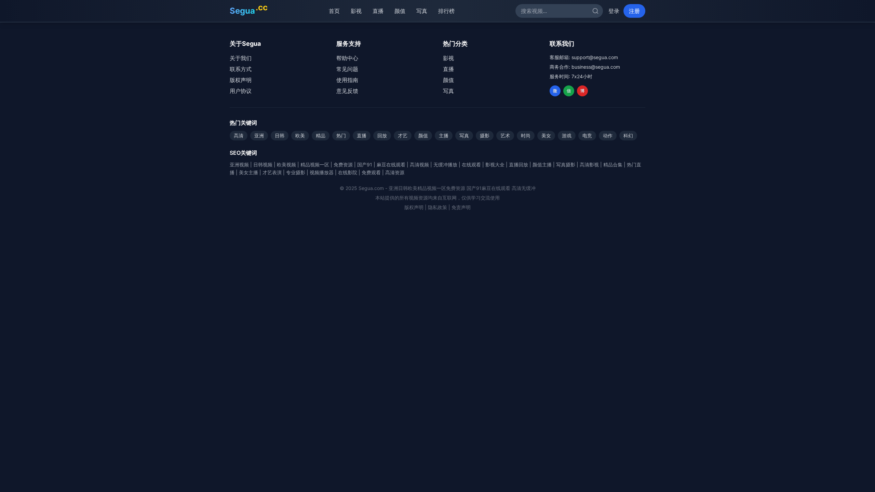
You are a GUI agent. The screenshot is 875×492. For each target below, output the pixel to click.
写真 (421, 11)
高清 (238, 135)
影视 (356, 11)
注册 (634, 11)
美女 (546, 135)
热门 (341, 135)
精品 (320, 135)
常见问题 (347, 69)
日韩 (279, 135)
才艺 (402, 135)
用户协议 (241, 90)
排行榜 (446, 11)
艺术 (505, 135)
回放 (382, 135)
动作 (607, 135)
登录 (613, 11)
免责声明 (461, 207)
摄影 (484, 135)
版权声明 (241, 80)
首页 (334, 11)
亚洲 (259, 135)
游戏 (566, 135)
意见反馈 (347, 90)
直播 (378, 11)
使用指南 (347, 80)
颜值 (399, 11)
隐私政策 (437, 207)
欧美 (300, 135)
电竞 (587, 135)
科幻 (628, 135)
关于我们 (241, 58)
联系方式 (241, 69)
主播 (443, 135)
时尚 (525, 135)
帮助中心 (347, 58)
